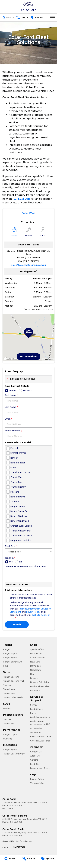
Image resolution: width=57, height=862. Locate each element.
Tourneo (7, 685)
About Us (35, 755)
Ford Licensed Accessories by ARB (40, 723)
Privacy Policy (33, 611)
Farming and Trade (40, 768)
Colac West (28, 213)
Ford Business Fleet (40, 686)
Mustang (7, 738)
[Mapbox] (11, 358)
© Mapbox (48, 359)
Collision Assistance (40, 740)
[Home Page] (28, 3)
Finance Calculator (39, 682)
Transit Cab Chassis (13, 697)
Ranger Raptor (10, 653)
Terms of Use (37, 783)
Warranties (35, 732)
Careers (34, 759)
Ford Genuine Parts (40, 717)
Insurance (35, 690)
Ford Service (36, 709)
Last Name (11, 407)
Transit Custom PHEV (14, 753)
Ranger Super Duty (12, 661)
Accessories (36, 728)
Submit (17, 624)
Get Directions (28, 356)
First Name (11, 395)
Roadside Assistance (40, 736)
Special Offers (37, 649)
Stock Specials (37, 657)
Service (34, 705)
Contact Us (36, 751)
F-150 (6, 666)
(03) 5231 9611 (32, 257)
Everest (7, 708)
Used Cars (35, 670)
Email (8, 418)
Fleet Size (11, 546)
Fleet (32, 674)
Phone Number (13, 430)
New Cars (35, 661)
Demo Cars (35, 666)
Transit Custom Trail (13, 681)
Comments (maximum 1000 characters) (25, 566)
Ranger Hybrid (10, 657)
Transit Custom (11, 676)
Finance (34, 678)
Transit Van (9, 689)
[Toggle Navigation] (52, 17)
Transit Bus (9, 693)
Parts (33, 713)
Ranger (6, 649)
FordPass (35, 763)
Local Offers (36, 653)
